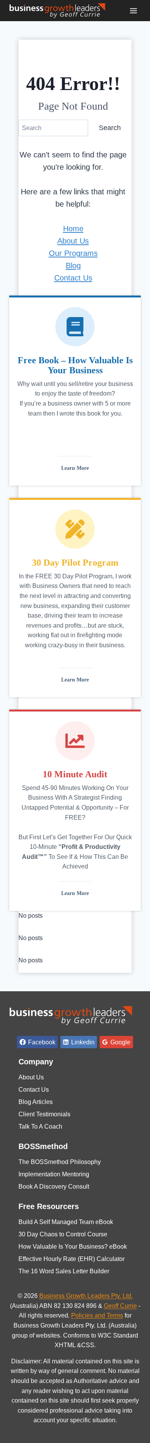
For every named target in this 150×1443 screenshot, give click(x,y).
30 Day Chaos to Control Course (62, 1234)
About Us (73, 241)
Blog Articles (35, 1102)
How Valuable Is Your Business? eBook (72, 1246)
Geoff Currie (120, 1306)
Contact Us (73, 278)
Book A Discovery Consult (53, 1186)
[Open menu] (133, 10)
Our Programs (73, 253)
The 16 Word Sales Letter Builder (63, 1271)
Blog (73, 265)
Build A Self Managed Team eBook (65, 1222)
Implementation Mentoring (53, 1174)
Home (73, 228)
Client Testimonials (44, 1114)
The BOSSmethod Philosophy (59, 1162)
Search (110, 128)
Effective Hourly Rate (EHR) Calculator (71, 1259)
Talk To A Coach (40, 1126)
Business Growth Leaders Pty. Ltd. (86, 1296)
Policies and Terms (97, 1315)
